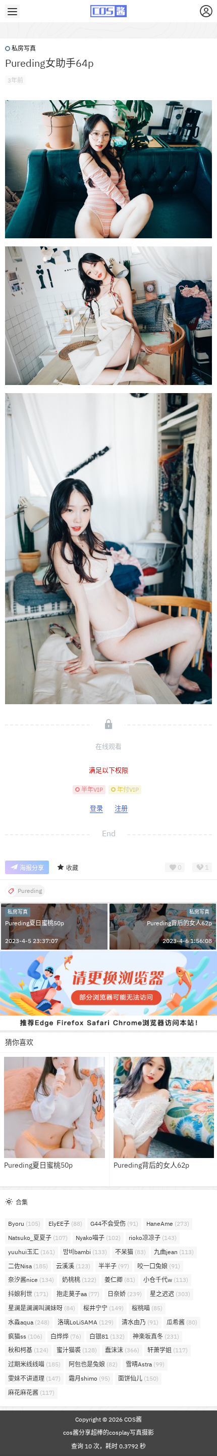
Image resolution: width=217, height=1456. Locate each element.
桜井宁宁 (103, 1308)
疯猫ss (25, 1336)
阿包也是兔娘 (93, 1364)
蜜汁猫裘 (77, 1350)
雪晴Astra (145, 1364)
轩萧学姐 (167, 1350)
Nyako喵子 (98, 1237)
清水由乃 (140, 1322)
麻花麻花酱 (31, 1392)
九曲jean (174, 1252)
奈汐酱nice (31, 1279)
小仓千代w (165, 1279)
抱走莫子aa (78, 1294)
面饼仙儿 (138, 1378)
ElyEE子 (65, 1223)
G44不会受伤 (114, 1223)
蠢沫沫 (122, 1350)
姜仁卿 (119, 1279)
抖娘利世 (28, 1294)
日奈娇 (124, 1294)
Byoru (24, 1223)
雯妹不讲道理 (34, 1378)
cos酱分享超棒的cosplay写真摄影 (108, 1432)
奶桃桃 (79, 1279)
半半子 (113, 1266)
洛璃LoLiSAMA (86, 1322)
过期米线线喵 (34, 1364)
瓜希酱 (182, 1322)
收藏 (72, 868)
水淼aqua (28, 1322)
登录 (96, 808)
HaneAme (167, 1223)
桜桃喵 (147, 1308)
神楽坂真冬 (156, 1336)
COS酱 (132, 1419)
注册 (121, 808)
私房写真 (24, 48)
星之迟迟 (170, 1294)
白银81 (107, 1336)
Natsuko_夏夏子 (38, 1237)
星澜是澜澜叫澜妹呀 (41, 1308)
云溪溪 (73, 1266)
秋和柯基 (28, 1350)
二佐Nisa (28, 1266)
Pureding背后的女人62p (179, 923)
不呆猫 (130, 1252)
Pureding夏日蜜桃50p (34, 923)
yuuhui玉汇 (31, 1252)
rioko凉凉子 (153, 1237)
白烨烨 (65, 1336)
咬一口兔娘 (158, 1266)
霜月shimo (89, 1378)
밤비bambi (85, 1252)
